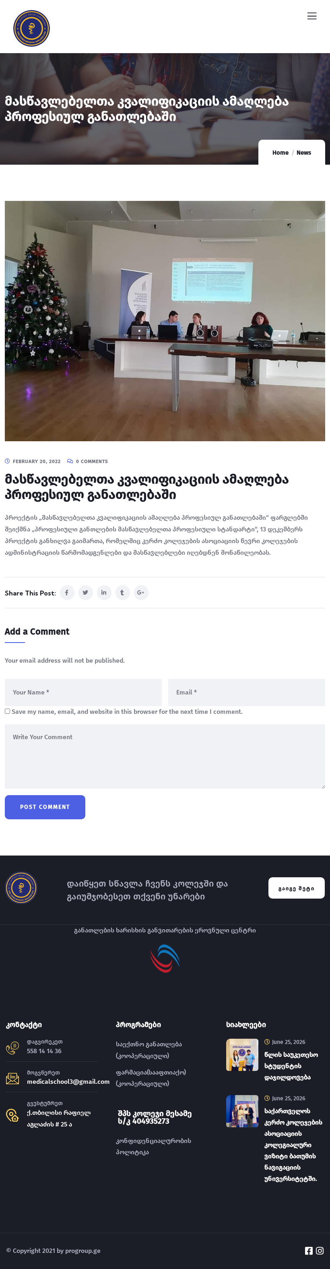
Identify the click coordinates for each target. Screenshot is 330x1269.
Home (280, 152)
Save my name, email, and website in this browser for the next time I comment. (127, 711)
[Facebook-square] (308, 1250)
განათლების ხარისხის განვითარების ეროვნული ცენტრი (165, 930)
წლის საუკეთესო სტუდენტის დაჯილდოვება (291, 1066)
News (304, 152)
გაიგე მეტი (296, 888)
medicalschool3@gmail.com (68, 1081)
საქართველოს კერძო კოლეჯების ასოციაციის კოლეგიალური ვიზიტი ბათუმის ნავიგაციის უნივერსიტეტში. (293, 1144)
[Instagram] (319, 1250)
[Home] (21, 888)
